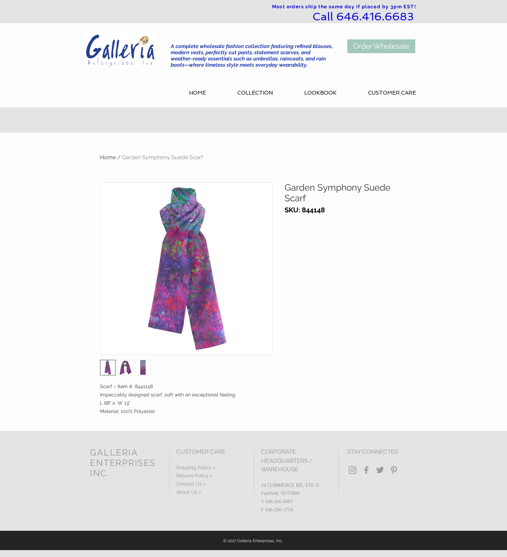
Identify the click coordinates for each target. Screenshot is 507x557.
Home (108, 157)
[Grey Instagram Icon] (352, 470)
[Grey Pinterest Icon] (394, 470)
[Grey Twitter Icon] (380, 470)
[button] (265, 93)
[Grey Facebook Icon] (366, 470)
